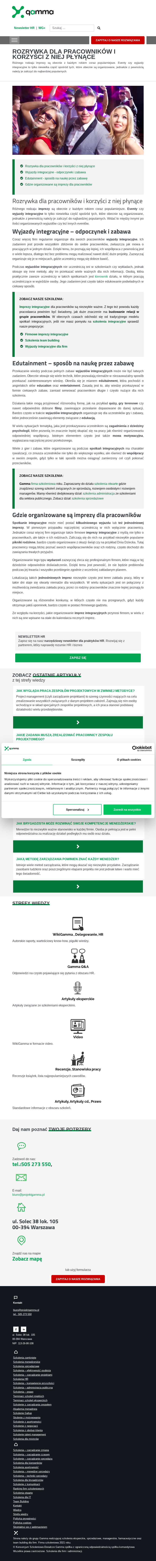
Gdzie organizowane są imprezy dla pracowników (58, 184)
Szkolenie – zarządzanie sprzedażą (32, 1458)
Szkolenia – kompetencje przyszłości (33, 1383)
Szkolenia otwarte (23, 1492)
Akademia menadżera (25, 1409)
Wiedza (17, 1510)
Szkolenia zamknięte (24, 1357)
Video (78, 1037)
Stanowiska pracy (86, 1069)
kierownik (101, 276)
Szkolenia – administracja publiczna (33, 1387)
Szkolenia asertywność (26, 1467)
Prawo (96, 1101)
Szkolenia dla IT (22, 1497)
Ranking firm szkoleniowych (28, 1488)
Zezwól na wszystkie (127, 809)
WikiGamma (63, 934)
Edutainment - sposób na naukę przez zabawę (56, 178)
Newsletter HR (24, 28)
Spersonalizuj (75, 809)
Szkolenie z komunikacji (26, 1484)
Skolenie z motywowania (26, 1417)
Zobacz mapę (27, 1258)
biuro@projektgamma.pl (28, 1194)
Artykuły (61, 1101)
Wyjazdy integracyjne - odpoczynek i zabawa (55, 172)
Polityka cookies (22, 1522)
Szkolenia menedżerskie (26, 1361)
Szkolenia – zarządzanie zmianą (31, 1450)
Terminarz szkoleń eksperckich (30, 1400)
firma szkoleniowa (43, 483)
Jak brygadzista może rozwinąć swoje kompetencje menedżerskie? (76, 823)
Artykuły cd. (79, 1101)
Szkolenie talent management (29, 1434)
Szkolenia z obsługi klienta (28, 1430)
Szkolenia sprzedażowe (26, 1366)
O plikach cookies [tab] (129, 759)
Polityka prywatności (24, 1518)
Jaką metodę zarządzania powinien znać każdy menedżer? (67, 859)
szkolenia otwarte (106, 483)
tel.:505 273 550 (31, 1164)
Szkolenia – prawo (23, 1391)
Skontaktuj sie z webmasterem (30, 1527)
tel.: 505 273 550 (22, 1314)
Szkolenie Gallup (22, 1413)
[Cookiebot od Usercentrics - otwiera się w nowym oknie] (135, 749)
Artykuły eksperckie (78, 999)
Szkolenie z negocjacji (25, 1425)
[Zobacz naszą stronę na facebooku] (15, 1329)
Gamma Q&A (78, 967)
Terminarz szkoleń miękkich (28, 1396)
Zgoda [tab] (27, 759)
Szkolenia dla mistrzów (26, 1438)
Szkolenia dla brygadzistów (28, 1480)
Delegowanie (86, 934)
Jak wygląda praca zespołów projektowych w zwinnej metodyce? (75, 690)
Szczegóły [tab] (78, 759)
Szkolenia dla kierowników (27, 1462)
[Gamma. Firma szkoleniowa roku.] (33, 11)
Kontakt (17, 1505)
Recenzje (63, 1069)
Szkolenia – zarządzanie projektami (32, 1374)
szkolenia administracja (99, 493)
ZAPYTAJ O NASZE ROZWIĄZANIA (118, 40)
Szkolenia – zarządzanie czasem (31, 1454)
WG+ (41, 28)
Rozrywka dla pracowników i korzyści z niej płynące (60, 166)
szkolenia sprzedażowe (88, 498)
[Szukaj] (98, 28)
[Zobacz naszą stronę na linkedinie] (23, 1329)
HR (101, 934)
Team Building (21, 1501)
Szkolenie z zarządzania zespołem (32, 1404)
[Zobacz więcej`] (78, 722)
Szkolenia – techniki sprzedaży (30, 1475)
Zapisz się (78, 657)
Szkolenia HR (20, 1379)
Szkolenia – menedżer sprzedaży (31, 1471)
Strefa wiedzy (20, 1514)
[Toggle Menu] (14, 40)
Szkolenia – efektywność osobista (32, 1370)
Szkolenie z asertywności (27, 1421)
